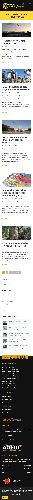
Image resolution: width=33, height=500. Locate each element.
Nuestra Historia (6, 396)
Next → (18, 273)
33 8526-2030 (8, 435)
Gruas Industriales (7, 298)
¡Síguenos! (6, 357)
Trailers (4, 311)
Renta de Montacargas (8, 381)
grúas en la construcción (14, 148)
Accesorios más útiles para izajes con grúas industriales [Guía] (14, 193)
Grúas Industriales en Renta (9, 367)
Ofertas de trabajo (7, 409)
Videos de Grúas (6, 406)
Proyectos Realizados (7, 403)
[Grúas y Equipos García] (13, 5)
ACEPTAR (5, 497)
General (4, 295)
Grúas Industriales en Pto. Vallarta (10, 371)
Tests (3, 308)
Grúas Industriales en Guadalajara (10, 369)
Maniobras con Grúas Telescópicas (18, 321)
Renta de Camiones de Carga (9, 388)
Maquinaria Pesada (7, 301)
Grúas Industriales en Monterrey (10, 378)
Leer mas (5, 62)
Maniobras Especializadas (8, 383)
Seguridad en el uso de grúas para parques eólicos (14, 140)
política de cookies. (22, 491)
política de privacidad (7, 491)
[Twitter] (11, 357)
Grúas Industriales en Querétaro (10, 374)
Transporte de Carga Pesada (9, 385)
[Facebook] (14, 357)
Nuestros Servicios (7, 399)
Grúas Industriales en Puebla (9, 376)
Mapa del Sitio (6, 413)
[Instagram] (21, 357)
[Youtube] (24, 357)
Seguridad (5, 304)
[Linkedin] (17, 357)
